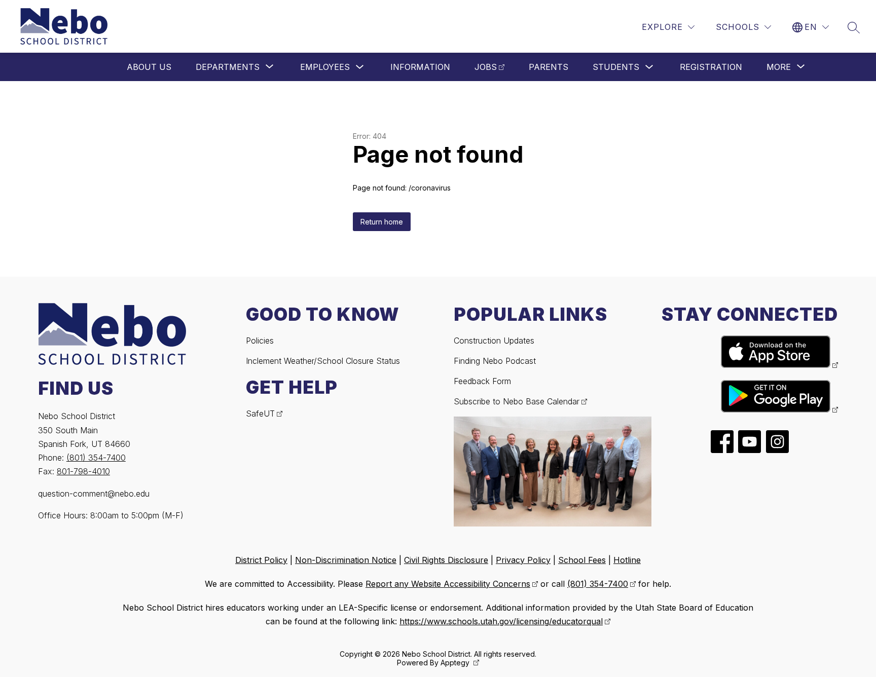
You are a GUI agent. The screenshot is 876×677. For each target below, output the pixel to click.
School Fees (582, 560)
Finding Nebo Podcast (495, 361)
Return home (381, 221)
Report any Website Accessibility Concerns (448, 584)
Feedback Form (482, 381)
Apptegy (456, 662)
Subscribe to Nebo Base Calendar (516, 401)
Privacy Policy (523, 560)
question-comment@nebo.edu (94, 493)
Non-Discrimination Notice (345, 560)
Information (420, 67)
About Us (149, 67)
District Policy (261, 560)
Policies (260, 340)
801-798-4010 (83, 471)
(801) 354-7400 (96, 458)
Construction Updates (494, 340)
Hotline (627, 560)
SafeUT (260, 413)
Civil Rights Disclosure (446, 560)
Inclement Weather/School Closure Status (323, 361)
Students (616, 67)
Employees (325, 67)
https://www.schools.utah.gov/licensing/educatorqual (501, 621)
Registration (711, 67)
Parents (548, 67)
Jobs (485, 67)
